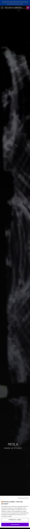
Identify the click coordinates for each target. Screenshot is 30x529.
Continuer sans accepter (23, 498)
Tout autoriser (15, 524)
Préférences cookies (15, 519)
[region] (15, 512)
